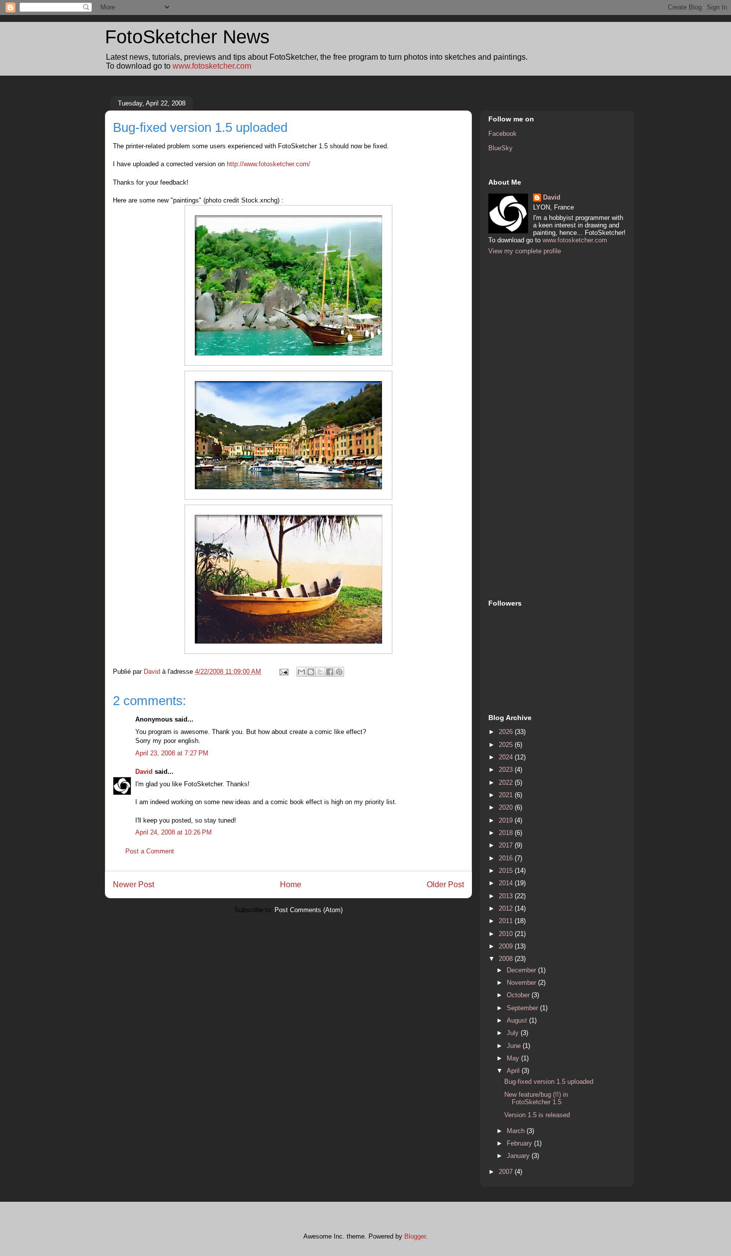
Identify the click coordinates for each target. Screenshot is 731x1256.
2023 (507, 769)
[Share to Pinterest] (339, 672)
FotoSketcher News (187, 36)
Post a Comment (149, 851)
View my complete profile (524, 251)
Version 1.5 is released (537, 1115)
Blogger (415, 1236)
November (522, 982)
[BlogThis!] (311, 672)
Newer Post (133, 884)
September (523, 1008)
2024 (507, 757)
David (144, 771)
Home (290, 884)
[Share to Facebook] (330, 672)
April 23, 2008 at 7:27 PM (171, 753)
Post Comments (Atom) (308, 910)
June (515, 1045)
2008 (507, 958)
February (520, 1143)
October (519, 995)
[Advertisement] (528, 426)
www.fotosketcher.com (212, 66)
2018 (507, 833)
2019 (507, 820)
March (517, 1131)
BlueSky (500, 148)
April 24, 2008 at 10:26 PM (173, 832)
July (514, 1033)
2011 (507, 921)
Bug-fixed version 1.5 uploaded (548, 1081)
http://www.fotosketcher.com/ (268, 164)
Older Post (445, 884)
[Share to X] (320, 672)
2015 (507, 870)
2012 (507, 908)
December (522, 970)
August (518, 1020)
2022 (507, 782)
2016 (507, 858)
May (514, 1058)
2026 (507, 731)
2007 (507, 1171)
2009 (507, 946)
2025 (507, 744)
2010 (507, 934)
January (519, 1155)
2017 (507, 845)
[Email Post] (283, 671)
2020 (507, 807)
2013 (507, 896)
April (514, 1070)
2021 (507, 795)
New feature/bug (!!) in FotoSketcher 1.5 (536, 1098)
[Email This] (301, 672)
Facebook (502, 133)
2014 (507, 883)
